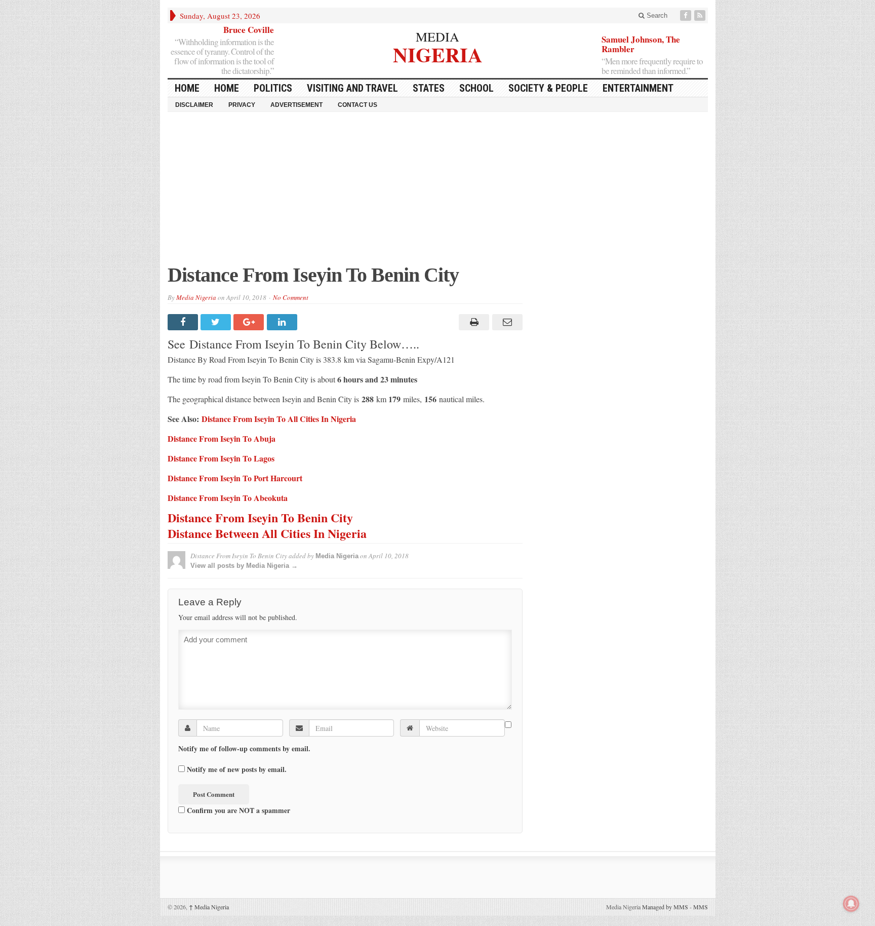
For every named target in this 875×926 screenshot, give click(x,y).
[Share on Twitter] (217, 322)
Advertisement (296, 104)
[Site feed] (701, 15)
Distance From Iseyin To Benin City (260, 517)
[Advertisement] (438, 193)
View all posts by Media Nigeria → (244, 565)
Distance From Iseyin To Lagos (221, 458)
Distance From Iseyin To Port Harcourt (235, 478)
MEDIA (437, 36)
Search (656, 15)
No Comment (290, 297)
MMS (700, 907)
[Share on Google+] (249, 322)
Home (226, 88)
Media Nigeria (196, 297)
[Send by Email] (505, 322)
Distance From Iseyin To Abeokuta (228, 498)
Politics (273, 88)
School (476, 88)
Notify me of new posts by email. (237, 769)
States (429, 88)
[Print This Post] (472, 322)
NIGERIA (438, 53)
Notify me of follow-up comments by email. (244, 748)
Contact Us (357, 104)
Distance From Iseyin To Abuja (221, 438)
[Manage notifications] (851, 904)
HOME (187, 88)
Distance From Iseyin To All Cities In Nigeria (279, 419)
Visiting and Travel (352, 88)
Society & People (548, 88)
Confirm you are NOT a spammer (237, 810)
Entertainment (638, 88)
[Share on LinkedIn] (283, 322)
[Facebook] (687, 15)
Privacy (241, 104)
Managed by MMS (665, 907)
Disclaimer (194, 104)
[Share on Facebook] (184, 322)
